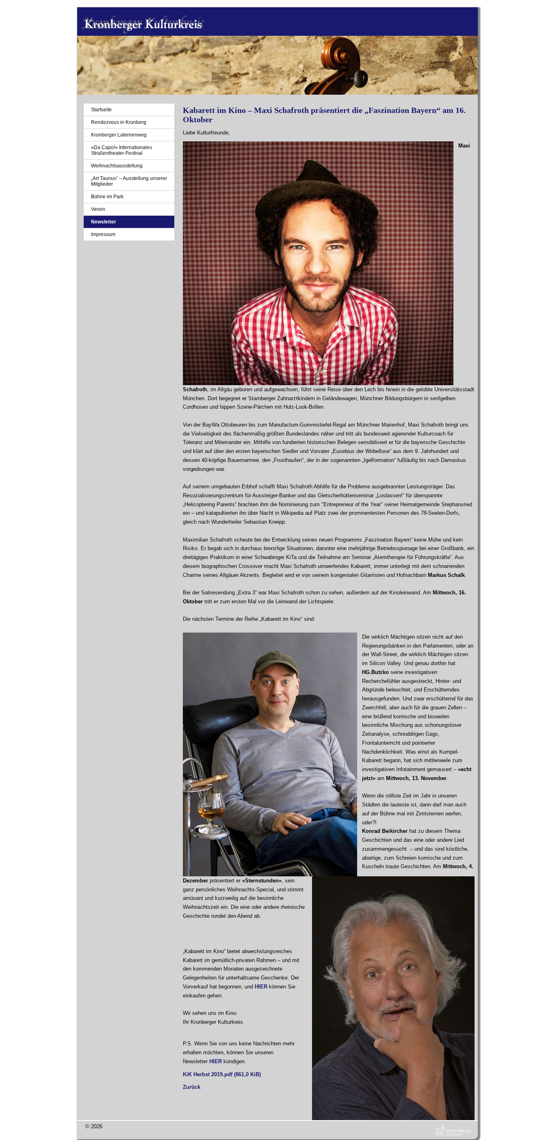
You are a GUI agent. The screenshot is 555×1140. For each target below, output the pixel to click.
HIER (261, 987)
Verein (98, 209)
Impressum (103, 234)
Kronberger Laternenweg (119, 135)
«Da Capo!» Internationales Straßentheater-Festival (121, 150)
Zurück (191, 1087)
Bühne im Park (107, 196)
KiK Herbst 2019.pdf (222, 1074)
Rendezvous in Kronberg (118, 122)
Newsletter (103, 222)
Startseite (101, 110)
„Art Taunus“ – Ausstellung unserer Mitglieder (129, 181)
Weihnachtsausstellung (117, 166)
